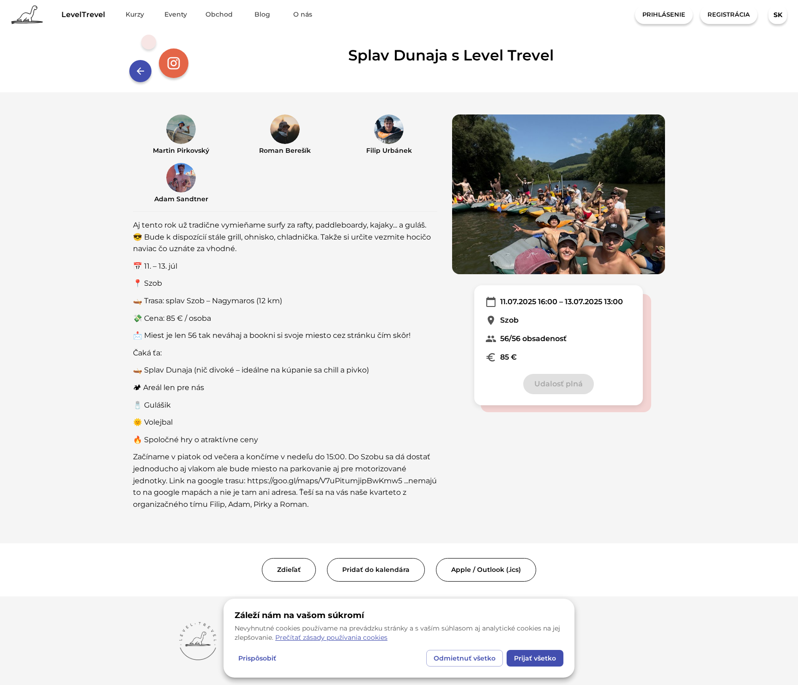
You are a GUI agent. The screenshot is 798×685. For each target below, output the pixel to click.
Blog (262, 14)
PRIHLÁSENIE (663, 14)
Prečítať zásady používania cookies (331, 637)
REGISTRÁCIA (728, 14)
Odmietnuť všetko (465, 658)
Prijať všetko (535, 658)
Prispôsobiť (257, 658)
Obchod (219, 14)
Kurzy (135, 14)
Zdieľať (289, 569)
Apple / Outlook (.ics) (486, 569)
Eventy (175, 14)
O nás (302, 14)
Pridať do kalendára (376, 569)
